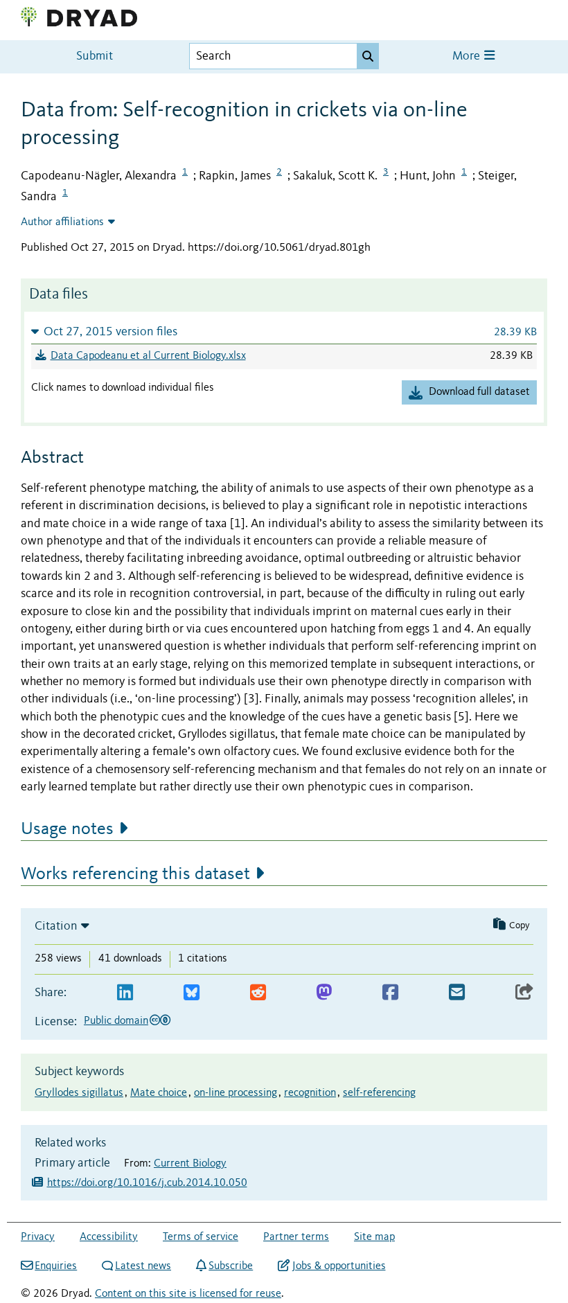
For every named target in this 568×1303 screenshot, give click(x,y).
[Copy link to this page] (524, 993)
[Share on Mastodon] (324, 993)
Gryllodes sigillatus (79, 1093)
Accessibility (109, 1237)
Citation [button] (56, 926)
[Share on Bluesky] (191, 993)
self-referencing (379, 1093)
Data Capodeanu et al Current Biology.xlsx (148, 356)
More (467, 56)
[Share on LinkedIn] (125, 993)
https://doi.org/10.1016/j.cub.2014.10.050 (147, 1183)
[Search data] (368, 56)
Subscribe (230, 1266)
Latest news (143, 1266)
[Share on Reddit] (258, 993)
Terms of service (200, 1237)
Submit (94, 56)
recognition (310, 1093)
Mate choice (158, 1093)
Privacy (38, 1237)
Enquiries (56, 1266)
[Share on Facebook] (390, 993)
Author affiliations (62, 222)
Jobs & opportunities (338, 1266)
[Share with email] (457, 993)
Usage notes (67, 829)
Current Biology (190, 1163)
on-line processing (235, 1093)
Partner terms (296, 1237)
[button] (284, 331)
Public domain (116, 1021)
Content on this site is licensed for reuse (188, 1294)
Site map (374, 1237)
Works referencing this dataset (135, 874)
